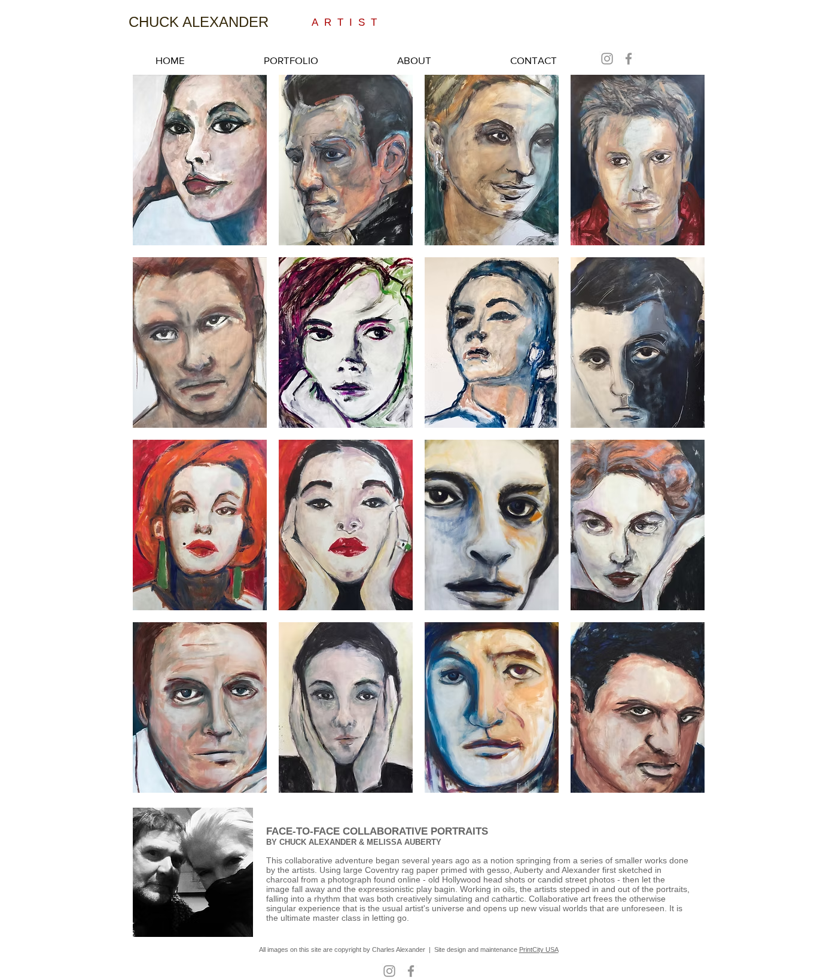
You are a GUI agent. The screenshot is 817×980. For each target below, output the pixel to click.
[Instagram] (607, 58)
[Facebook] (628, 58)
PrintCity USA (539, 949)
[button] (200, 160)
